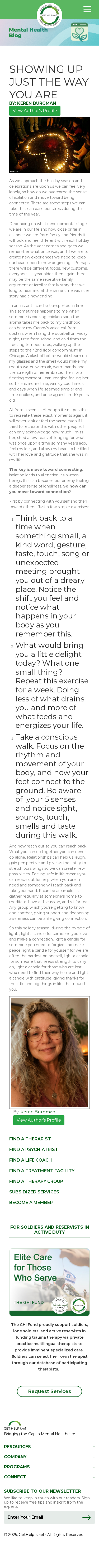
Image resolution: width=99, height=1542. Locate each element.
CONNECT (15, 1477)
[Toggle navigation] (87, 9)
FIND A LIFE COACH (30, 1160)
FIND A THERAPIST (30, 1138)
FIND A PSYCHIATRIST (33, 1149)
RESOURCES (17, 1446)
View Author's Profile (35, 110)
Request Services (49, 1391)
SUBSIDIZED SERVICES (34, 1191)
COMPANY (15, 1457)
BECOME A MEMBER (31, 1202)
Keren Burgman (36, 103)
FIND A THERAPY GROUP (36, 1181)
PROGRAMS (17, 1467)
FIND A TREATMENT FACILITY (41, 1170)
